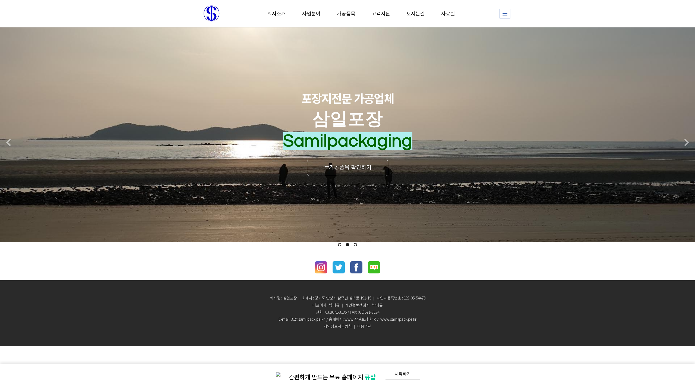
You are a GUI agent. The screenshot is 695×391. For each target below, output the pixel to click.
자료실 (448, 13)
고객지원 (381, 13)
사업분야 (311, 13)
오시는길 (415, 13)
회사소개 (276, 13)
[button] (8, 142)
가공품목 (346, 13)
